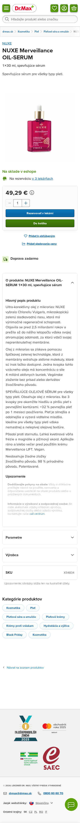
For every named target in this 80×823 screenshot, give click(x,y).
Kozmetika (13, 607)
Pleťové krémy (55, 616)
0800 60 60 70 (53, 793)
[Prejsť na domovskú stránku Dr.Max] (24, 8)
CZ (30, 811)
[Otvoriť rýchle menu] (6, 8)
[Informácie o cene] (32, 192)
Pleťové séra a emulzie (21, 616)
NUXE (7, 43)
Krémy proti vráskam (20, 625)
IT (46, 811)
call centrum (37, 513)
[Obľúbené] (54, 8)
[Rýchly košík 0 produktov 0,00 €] (74, 8)
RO (41, 811)
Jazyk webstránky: (15, 803)
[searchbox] (40, 19)
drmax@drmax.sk (20, 793)
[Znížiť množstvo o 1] (9, 203)
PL (35, 811)
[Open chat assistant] (71, 804)
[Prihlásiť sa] (64, 8)
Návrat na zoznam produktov (25, 667)
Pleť (32, 607)
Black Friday (14, 634)
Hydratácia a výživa (56, 625)
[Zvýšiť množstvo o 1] (26, 203)
